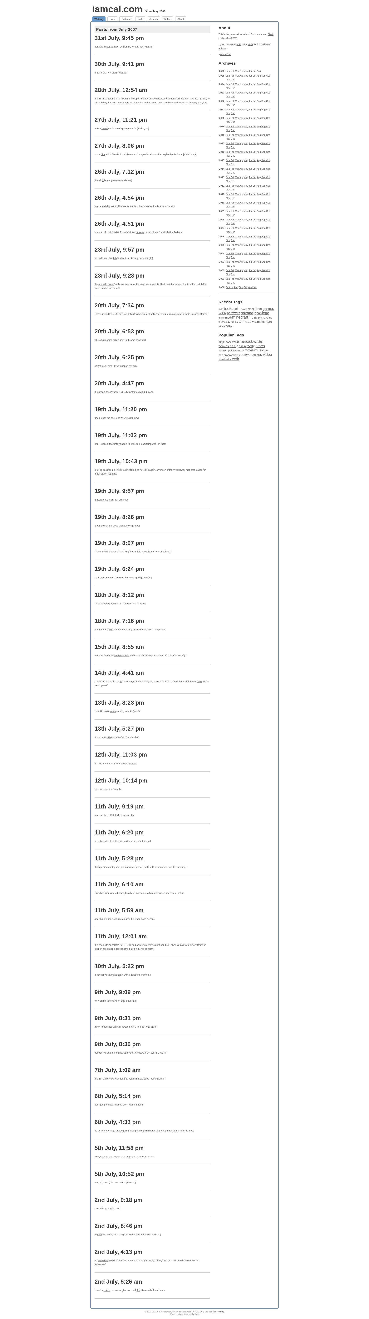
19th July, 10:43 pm (121, 461)
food (250, 346)
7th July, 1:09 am (118, 1070)
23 (116, 314)
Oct (268, 75)
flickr (243, 346)
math (228, 317)
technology (224, 322)
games (268, 308)
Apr (241, 71)
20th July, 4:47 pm (119, 383)
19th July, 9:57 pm (119, 491)
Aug (259, 71)
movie (249, 350)
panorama (110, 98)
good (115, 525)
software (247, 355)
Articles (153, 19)
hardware (233, 313)
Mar (237, 71)
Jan (228, 71)
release (140, 232)
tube (233, 321)
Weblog (98, 19)
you (168, 551)
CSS (202, 1312)
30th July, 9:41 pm (119, 64)
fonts (258, 309)
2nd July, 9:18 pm (118, 1200)
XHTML (195, 1312)
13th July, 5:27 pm (119, 728)
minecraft (240, 317)
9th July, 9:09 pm (118, 992)
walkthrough (120, 919)
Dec (233, 79)
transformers (137, 975)
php (260, 317)
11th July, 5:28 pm (119, 858)
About (180, 19)
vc (120, 444)
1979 (101, 1078)
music (253, 317)
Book (112, 19)
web (235, 359)
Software (126, 19)
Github (167, 19)
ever (123, 418)
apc (130, 841)
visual (104, 128)
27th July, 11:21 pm (121, 120)
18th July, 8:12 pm (119, 595)
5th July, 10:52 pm (119, 1174)
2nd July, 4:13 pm (118, 1252)
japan (258, 313)
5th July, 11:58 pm (119, 1148)
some (113, 711)
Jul (254, 71)
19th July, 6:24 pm (119, 569)
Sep (263, 75)
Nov (228, 79)
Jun (251, 71)
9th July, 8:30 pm (118, 1044)
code (250, 44)
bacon (241, 342)
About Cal (225, 54)
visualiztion (137, 46)
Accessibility (218, 1312)
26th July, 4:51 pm (119, 223)
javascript (225, 350)
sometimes (100, 366)
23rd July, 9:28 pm (120, 275)
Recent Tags (231, 302)
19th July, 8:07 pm (119, 543)
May (246, 71)
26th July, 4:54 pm (119, 197)
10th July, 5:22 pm (119, 966)
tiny (110, 789)
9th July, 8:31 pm (118, 1018)
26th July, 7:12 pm (119, 172)
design (235, 346)
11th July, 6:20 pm (119, 832)
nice (103, 154)
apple (222, 341)
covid (244, 309)
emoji (251, 308)
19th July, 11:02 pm (121, 435)
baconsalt (116, 603)
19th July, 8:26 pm (119, 517)
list (121, 681)
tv (261, 355)
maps (222, 317)
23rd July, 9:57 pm (120, 249)
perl (267, 350)
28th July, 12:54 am (121, 90)
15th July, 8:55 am (119, 647)
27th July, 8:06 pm (119, 146)
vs (101, 1182)
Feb (232, 71)
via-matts (244, 322)
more (97, 815)
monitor (125, 867)
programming (232, 355)
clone (133, 763)
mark (199, 681)
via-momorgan (262, 321)
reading (267, 317)
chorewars (129, 577)
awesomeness (121, 655)
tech (257, 354)
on (101, 1000)
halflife (222, 313)
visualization (225, 359)
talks (239, 44)
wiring (222, 326)
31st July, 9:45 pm (119, 38)
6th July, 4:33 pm (118, 1122)
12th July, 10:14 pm (121, 780)
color (237, 308)
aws (221, 308)
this (115, 258)
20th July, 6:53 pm (119, 331)
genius (124, 499)
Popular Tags (231, 335)
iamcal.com (117, 9)
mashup (118, 1104)
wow (228, 326)
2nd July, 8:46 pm (118, 1226)
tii (103, 180)
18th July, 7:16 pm (119, 621)
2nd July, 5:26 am (118, 1281)
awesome (127, 1026)
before (120, 893)
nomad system (106, 284)
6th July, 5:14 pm (118, 1096)
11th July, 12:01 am (121, 936)
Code (140, 19)
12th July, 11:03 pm (121, 754)
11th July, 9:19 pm (119, 806)
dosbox (98, 1052)
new (109, 72)
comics (224, 346)
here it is (144, 470)
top (197, 1314)
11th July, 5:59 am (119, 910)
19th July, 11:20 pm (121, 409)
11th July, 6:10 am (119, 884)
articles (222, 48)
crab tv (107, 1290)
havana (247, 313)
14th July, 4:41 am (119, 673)
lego (265, 313)
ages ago (110, 1130)
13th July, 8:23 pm (119, 702)
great (99, 1234)
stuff (144, 340)
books (228, 309)
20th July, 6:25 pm (119, 357)
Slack (270, 34)
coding (258, 341)
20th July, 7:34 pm (119, 305)
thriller (116, 392)
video (267, 354)
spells (110, 629)
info (109, 737)
